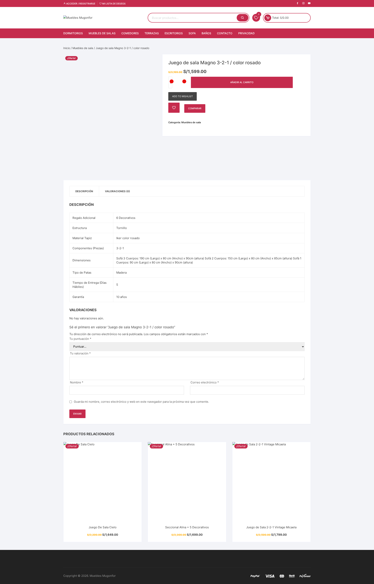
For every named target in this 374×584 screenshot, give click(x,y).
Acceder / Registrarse (80, 3)
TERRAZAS (152, 33)
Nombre (76, 382)
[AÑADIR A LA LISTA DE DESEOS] (174, 108)
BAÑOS (206, 33)
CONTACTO (224, 33)
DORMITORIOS (73, 33)
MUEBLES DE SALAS (102, 33)
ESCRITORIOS (174, 33)
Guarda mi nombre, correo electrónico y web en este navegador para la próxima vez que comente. (141, 401)
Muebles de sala (82, 48)
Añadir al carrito (241, 82)
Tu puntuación (80, 339)
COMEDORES (130, 33)
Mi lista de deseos (114, 3)
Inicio (66, 48)
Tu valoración (80, 353)
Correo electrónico (205, 382)
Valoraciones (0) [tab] (117, 191)
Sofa (192, 33)
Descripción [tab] (84, 191)
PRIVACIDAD (246, 33)
